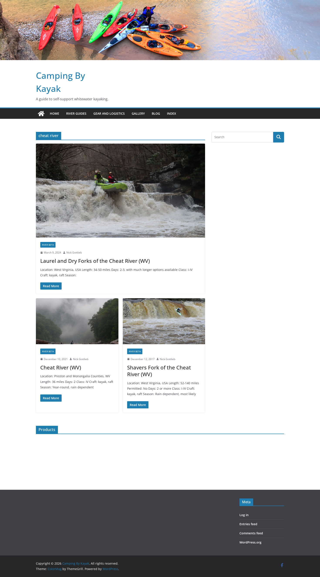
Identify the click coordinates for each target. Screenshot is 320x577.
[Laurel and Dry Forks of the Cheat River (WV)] (120, 191)
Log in (244, 515)
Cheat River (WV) (60, 367)
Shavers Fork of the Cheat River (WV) (159, 371)
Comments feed (251, 533)
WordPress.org (250, 542)
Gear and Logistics (109, 113)
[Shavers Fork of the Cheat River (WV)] (164, 321)
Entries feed (248, 524)
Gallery (138, 113)
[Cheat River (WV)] (77, 321)
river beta (48, 244)
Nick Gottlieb (74, 252)
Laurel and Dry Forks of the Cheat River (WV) (95, 260)
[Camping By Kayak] (41, 113)
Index (171, 113)
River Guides (76, 113)
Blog (156, 113)
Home (54, 113)
